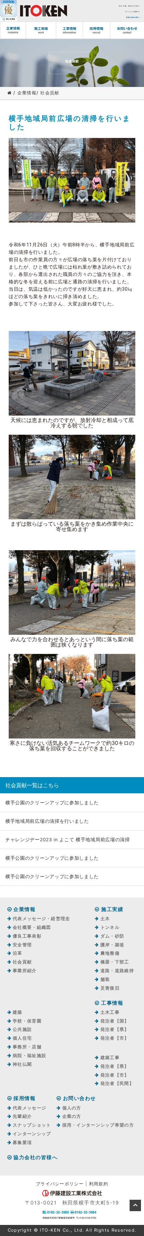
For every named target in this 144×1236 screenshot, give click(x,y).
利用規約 (98, 1183)
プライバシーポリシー (60, 1183)
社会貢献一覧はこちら (32, 785)
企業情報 (27, 92)
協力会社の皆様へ (133, 17)
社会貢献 (49, 92)
